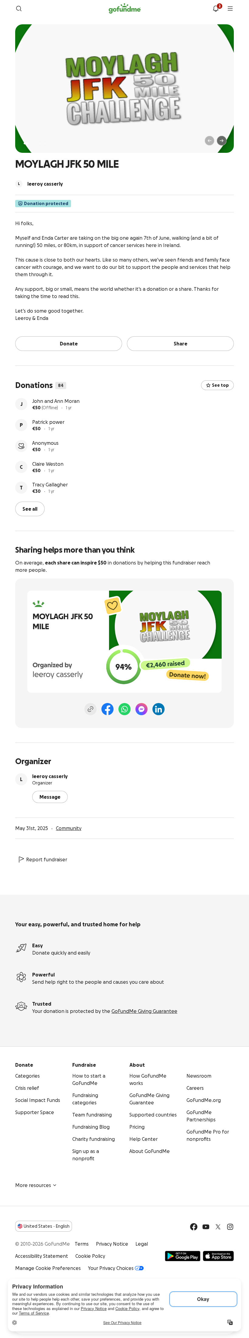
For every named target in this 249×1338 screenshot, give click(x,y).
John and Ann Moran (56, 401)
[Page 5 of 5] (45, 143)
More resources (33, 1185)
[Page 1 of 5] (26, 143)
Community (68, 828)
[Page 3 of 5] (36, 143)
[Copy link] (90, 709)
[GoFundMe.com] (125, 8)
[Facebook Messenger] (141, 709)
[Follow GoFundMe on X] (218, 1227)
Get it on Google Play (182, 1256)
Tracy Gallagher (50, 484)
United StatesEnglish (47, 1226)
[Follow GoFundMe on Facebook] (194, 1227)
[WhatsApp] (124, 709)
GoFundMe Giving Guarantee (144, 1011)
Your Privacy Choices (111, 1268)
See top (220, 385)
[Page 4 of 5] (40, 143)
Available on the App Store (218, 1256)
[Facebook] (107, 709)
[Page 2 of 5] (32, 143)
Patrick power (48, 422)
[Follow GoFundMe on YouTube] (206, 1227)
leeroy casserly (50, 776)
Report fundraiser (46, 859)
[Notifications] (216, 8)
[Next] (222, 141)
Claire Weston (47, 464)
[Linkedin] (158, 709)
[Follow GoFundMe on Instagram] (230, 1227)
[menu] (230, 8)
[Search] (19, 8)
